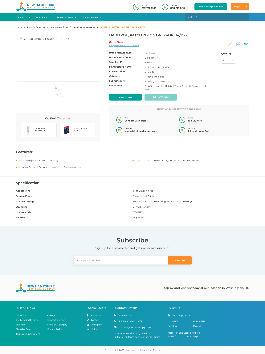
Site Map (21, 324)
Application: (23, 191)
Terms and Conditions (28, 334)
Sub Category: (117, 81)
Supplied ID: (116, 62)
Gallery (51, 315)
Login (237, 6)
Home (19, 27)
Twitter (95, 320)
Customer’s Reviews (27, 320)
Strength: (21, 207)
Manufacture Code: (120, 57)
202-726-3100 (149, 8)
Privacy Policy (54, 329)
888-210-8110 (177, 8)
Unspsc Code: (24, 212)
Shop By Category (36, 27)
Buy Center (42, 17)
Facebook (96, 315)
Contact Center (90, 17)
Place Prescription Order (210, 6)
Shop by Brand (24, 329)
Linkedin (95, 329)
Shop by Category (57, 324)
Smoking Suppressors (83, 27)
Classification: (117, 71)
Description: (116, 86)
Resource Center (65, 17)
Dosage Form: (24, 196)
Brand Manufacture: (120, 53)
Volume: (20, 218)
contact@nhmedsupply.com (140, 131)
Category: (114, 76)
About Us (22, 17)
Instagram (96, 324)
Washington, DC (237, 288)
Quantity (226, 53)
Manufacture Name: (120, 67)
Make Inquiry (125, 97)
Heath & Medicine (59, 27)
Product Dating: (25, 202)
